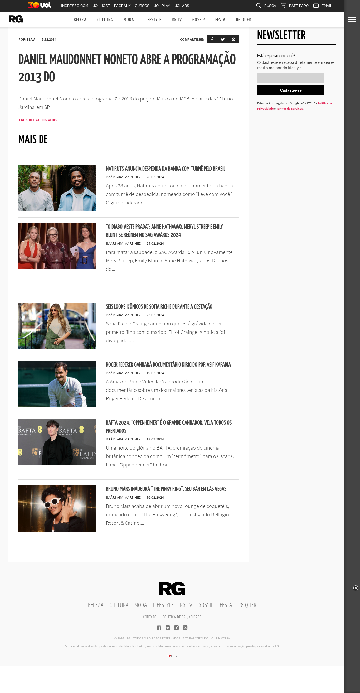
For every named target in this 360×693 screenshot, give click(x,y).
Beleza (80, 19)
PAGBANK (122, 6)
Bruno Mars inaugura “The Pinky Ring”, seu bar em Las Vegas (166, 489)
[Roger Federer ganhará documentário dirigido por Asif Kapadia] (57, 406)
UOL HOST (101, 6)
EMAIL (327, 6)
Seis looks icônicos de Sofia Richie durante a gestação (159, 307)
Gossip (198, 19)
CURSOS (142, 6)
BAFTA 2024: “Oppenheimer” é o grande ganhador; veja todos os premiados (169, 427)
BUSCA (270, 6)
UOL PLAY (162, 6)
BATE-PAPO (299, 6)
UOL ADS (181, 6)
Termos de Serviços (289, 108)
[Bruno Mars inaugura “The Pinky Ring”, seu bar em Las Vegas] (57, 530)
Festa (220, 19)
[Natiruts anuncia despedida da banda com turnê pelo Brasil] (57, 210)
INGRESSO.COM (74, 6)
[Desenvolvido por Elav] (172, 657)
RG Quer (243, 19)
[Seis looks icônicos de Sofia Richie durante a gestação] (57, 348)
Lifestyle (153, 19)
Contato (150, 617)
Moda (129, 19)
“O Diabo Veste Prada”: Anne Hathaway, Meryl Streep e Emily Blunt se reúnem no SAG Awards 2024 (164, 231)
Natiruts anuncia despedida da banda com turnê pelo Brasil (165, 169)
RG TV (177, 19)
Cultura (105, 19)
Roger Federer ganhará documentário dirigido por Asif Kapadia (168, 365)
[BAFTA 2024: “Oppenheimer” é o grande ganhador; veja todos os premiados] (57, 464)
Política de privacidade (182, 617)
